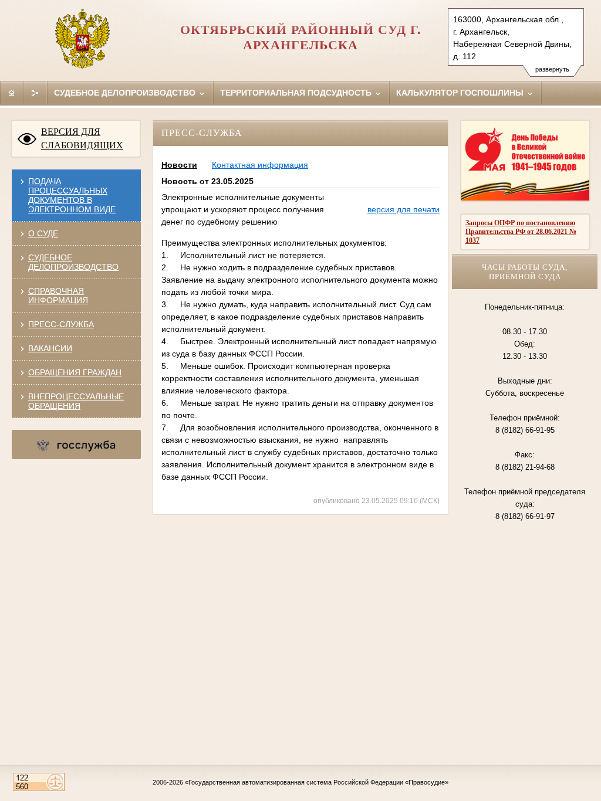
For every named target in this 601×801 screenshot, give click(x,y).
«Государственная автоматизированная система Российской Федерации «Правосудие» (316, 782)
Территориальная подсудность (297, 92)
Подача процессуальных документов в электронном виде (72, 195)
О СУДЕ (43, 233)
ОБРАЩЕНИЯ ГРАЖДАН (74, 372)
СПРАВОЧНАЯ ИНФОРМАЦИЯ (58, 295)
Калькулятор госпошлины (461, 92)
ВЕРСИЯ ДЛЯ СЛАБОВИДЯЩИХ (82, 138)
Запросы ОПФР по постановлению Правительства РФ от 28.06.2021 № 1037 (520, 232)
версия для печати (403, 209)
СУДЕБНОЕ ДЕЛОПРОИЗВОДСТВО (73, 262)
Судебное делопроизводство (126, 92)
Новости (179, 164)
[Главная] (11, 92)
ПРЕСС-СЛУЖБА (61, 324)
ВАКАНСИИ (50, 348)
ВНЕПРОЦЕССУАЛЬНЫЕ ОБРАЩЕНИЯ (76, 401)
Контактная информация (260, 164)
